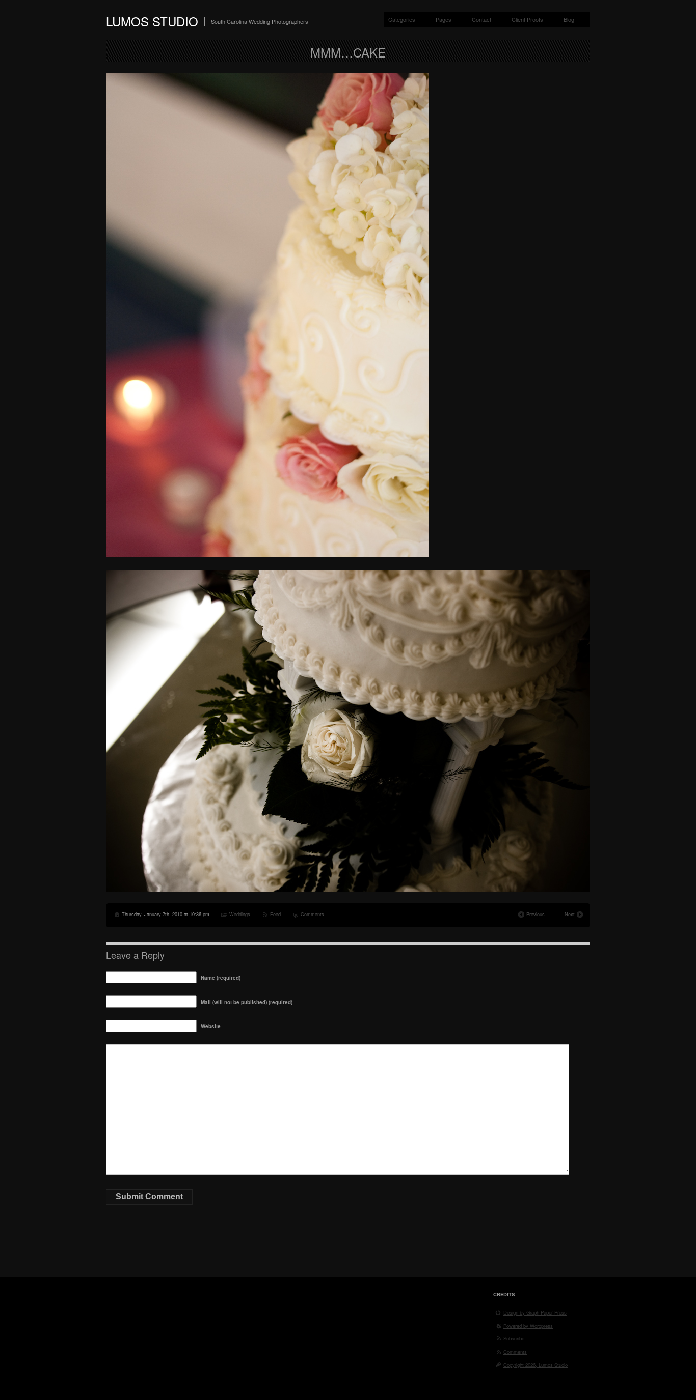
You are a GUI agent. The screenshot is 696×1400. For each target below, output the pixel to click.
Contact (481, 19)
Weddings (239, 914)
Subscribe (513, 1338)
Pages (443, 19)
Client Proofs (527, 19)
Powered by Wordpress (528, 1325)
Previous (535, 914)
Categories (401, 19)
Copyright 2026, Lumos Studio (535, 1364)
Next (570, 914)
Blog (569, 19)
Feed (275, 914)
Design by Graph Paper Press (535, 1312)
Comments (312, 914)
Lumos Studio (152, 21)
